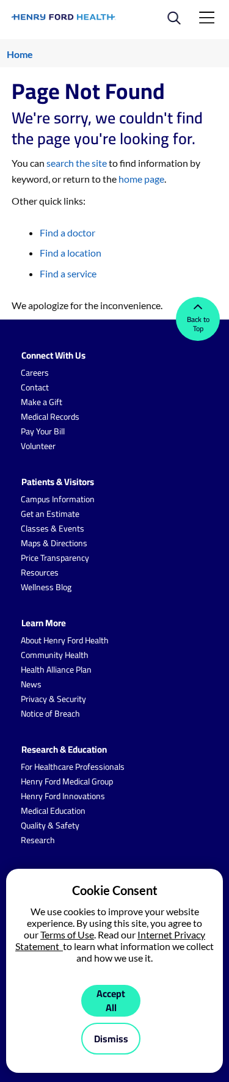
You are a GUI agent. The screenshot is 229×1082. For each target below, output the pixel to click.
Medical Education (53, 811)
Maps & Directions (54, 543)
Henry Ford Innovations (63, 796)
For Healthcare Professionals (73, 767)
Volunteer (38, 446)
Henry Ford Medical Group (67, 781)
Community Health (55, 655)
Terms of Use (67, 934)
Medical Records (50, 417)
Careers (35, 373)
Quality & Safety (50, 825)
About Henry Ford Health (65, 640)
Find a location (70, 252)
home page (141, 179)
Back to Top (198, 323)
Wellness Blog (46, 587)
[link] (64, 17)
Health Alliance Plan (56, 669)
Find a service (68, 273)
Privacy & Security (53, 699)
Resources (40, 572)
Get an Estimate (50, 514)
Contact (35, 387)
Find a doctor (67, 232)
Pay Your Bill (43, 431)
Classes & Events (52, 528)
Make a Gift (41, 402)
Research (38, 840)
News (31, 684)
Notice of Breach (50, 713)
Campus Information (58, 499)
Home (20, 54)
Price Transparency (55, 558)
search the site (76, 163)
